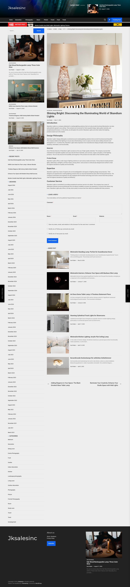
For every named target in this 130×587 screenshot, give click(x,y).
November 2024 (12, 281)
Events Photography (13, 453)
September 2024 (12, 290)
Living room (11, 480)
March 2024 (11, 318)
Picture (46, 20)
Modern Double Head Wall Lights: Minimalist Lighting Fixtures (24, 178)
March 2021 (11, 432)
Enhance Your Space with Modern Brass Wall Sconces (24, 148)
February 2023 (12, 377)
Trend (64, 20)
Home (11, 20)
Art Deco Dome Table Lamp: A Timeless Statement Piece (90, 294)
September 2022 (12, 400)
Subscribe (51, 543)
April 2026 (11, 203)
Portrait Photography (14, 499)
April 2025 (11, 258)
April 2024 (11, 313)
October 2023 (11, 341)
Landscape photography (14, 476)
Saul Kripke (49, 120)
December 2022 (12, 386)
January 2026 (12, 217)
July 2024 (10, 299)
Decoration (18, 20)
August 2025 (11, 240)
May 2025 (10, 254)
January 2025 (12, 272)
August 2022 (11, 405)
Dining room (11, 448)
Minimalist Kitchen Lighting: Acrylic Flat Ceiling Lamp (89, 337)
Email (75, 216)
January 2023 (12, 382)
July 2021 (10, 428)
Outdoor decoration (13, 485)
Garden (10, 462)
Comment (50, 202)
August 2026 (11, 185)
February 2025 (12, 267)
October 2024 (11, 286)
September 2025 (12, 235)
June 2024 (11, 304)
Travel (52, 20)
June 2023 (11, 359)
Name (49, 216)
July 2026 (10, 190)
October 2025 (11, 231)
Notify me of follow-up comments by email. (61, 229)
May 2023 (10, 363)
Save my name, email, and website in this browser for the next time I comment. (72, 224)
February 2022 (12, 414)
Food (58, 20)
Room (38, 20)
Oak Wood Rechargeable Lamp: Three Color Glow (21, 160)
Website (101, 216)
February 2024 (12, 322)
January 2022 (12, 418)
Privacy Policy (50, 538)
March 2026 (11, 208)
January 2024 (12, 327)
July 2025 (10, 244)
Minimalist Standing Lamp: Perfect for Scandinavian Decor (91, 252)
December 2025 (12, 222)
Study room (11, 508)
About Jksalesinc (51, 536)
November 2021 (12, 423)
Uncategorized (12, 522)
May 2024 (10, 309)
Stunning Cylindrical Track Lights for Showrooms (87, 315)
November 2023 (12, 336)
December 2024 (12, 277)
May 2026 (10, 199)
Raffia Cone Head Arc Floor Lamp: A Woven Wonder (23, 106)
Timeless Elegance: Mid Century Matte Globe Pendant (24, 115)
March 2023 (11, 373)
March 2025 (11, 263)
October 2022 (11, 396)
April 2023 (11, 368)
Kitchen (10, 471)
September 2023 (12, 345)
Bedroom (10, 439)
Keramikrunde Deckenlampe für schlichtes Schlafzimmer (90, 358)
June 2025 (11, 249)
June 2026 (11, 194)
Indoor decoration (13, 467)
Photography (29, 20)
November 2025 (12, 226)
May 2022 (10, 409)
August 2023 (11, 350)
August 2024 (11, 295)
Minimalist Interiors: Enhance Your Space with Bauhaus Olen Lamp (94, 273)
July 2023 (10, 354)
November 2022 (12, 391)
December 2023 (12, 331)
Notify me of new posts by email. (58, 233)
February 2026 (12, 212)
